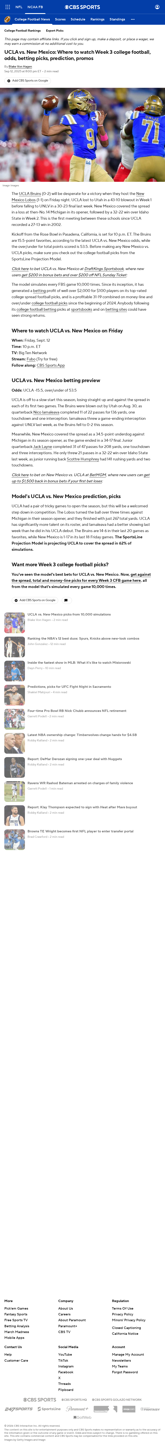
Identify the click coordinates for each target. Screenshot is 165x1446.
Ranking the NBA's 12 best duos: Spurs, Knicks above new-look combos (83, 638)
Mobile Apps (14, 1338)
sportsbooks (81, 309)
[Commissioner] (105, 1407)
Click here (20, 268)
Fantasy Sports (15, 1314)
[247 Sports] (19, 1408)
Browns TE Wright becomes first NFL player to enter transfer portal (80, 831)
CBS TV (64, 1332)
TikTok (63, 1360)
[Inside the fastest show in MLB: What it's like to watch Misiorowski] (14, 671)
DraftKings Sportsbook (104, 268)
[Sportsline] (49, 1408)
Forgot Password (125, 1372)
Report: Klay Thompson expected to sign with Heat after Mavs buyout (82, 807)
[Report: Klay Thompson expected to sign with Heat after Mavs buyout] (14, 815)
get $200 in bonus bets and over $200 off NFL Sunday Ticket (73, 275)
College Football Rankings (22, 31)
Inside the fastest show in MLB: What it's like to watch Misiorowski (79, 662)
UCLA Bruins (30, 193)
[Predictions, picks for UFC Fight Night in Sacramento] (14, 695)
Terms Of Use (122, 1308)
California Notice (125, 1334)
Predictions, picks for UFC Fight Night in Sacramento (69, 687)
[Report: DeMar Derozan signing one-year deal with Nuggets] (14, 767)
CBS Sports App (51, 365)
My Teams (120, 1366)
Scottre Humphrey (83, 459)
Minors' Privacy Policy (128, 1320)
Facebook (65, 1372)
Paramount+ (67, 1326)
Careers (64, 1314)
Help (8, 1354)
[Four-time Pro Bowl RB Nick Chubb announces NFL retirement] (14, 719)
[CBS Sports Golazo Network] (117, 1399)
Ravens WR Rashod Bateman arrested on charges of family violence (80, 783)
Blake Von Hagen (20, 67)
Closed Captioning (126, 1328)
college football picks (49, 303)
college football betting (36, 309)
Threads (64, 1384)
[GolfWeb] (82, 1417)
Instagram (66, 1366)
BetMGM (97, 474)
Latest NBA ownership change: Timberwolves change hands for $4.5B (82, 735)
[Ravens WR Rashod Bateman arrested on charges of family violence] (14, 791)
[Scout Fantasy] (150, 1409)
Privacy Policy (122, 1314)
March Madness (16, 1332)
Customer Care (16, 1360)
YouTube (65, 1354)
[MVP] (128, 1407)
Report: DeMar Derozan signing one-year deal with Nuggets (75, 759)
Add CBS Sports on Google (30, 81)
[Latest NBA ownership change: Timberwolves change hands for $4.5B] (14, 743)
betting (39, 290)
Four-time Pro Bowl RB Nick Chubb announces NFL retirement (77, 711)
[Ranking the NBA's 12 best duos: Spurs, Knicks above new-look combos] (14, 647)
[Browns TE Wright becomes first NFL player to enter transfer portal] (14, 839)
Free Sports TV (16, 1320)
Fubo (31, 359)
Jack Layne (42, 446)
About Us (65, 1308)
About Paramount (72, 1320)
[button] (8, 7)
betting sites (116, 309)
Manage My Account (128, 1354)
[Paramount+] (77, 1408)
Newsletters (121, 1360)
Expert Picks (55, 31)
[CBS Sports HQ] (74, 1399)
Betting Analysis (16, 1326)
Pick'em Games (16, 1308)
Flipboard (65, 1390)
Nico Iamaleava (46, 412)
